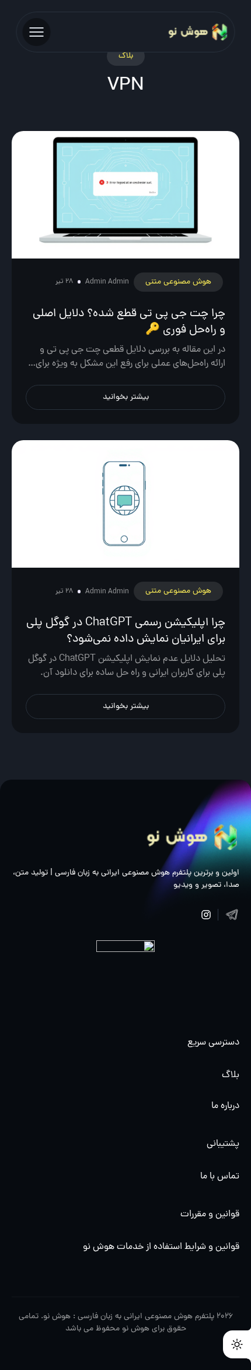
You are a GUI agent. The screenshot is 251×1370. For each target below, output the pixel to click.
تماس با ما (219, 1177)
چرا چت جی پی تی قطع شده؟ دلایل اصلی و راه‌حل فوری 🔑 (129, 322)
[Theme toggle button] (237, 1344)
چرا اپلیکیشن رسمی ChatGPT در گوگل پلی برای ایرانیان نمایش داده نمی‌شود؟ (125, 631)
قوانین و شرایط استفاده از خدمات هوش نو (161, 1247)
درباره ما (225, 1106)
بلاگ (230, 1075)
